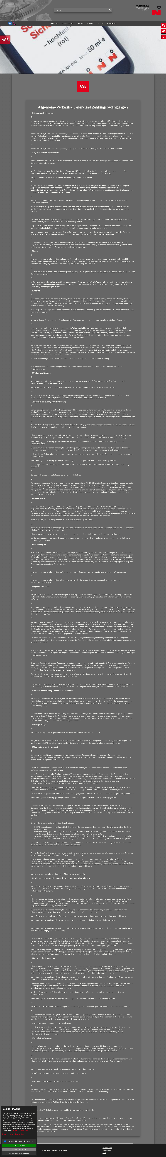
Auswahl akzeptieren (19, 1149)
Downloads (111, 23)
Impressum (107, 1150)
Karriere (100, 23)
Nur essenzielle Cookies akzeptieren (19, 1153)
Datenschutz (19, 1134)
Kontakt (90, 23)
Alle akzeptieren (19, 1145)
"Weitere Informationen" (21, 1130)
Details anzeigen (8, 1134)
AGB (5, 39)
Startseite (54, 23)
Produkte (80, 23)
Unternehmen (67, 23)
